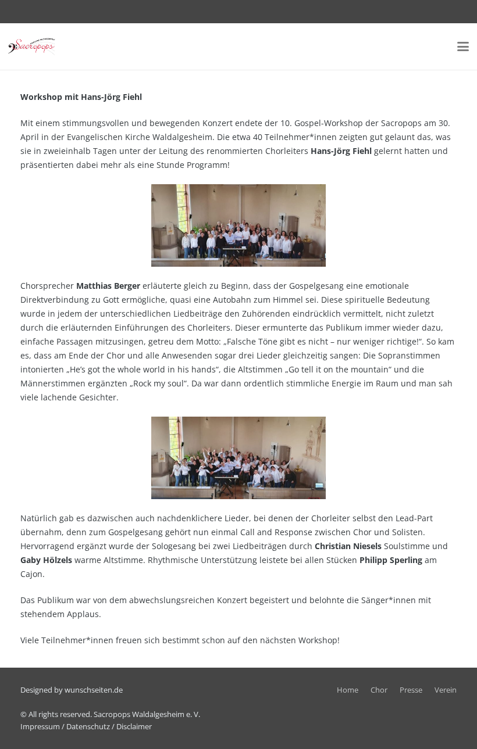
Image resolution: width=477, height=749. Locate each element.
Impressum (40, 727)
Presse (411, 690)
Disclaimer (134, 727)
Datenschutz (88, 727)
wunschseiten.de (94, 690)
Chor (379, 690)
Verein (446, 690)
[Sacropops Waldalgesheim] (31, 46)
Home (347, 690)
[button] (463, 46)
